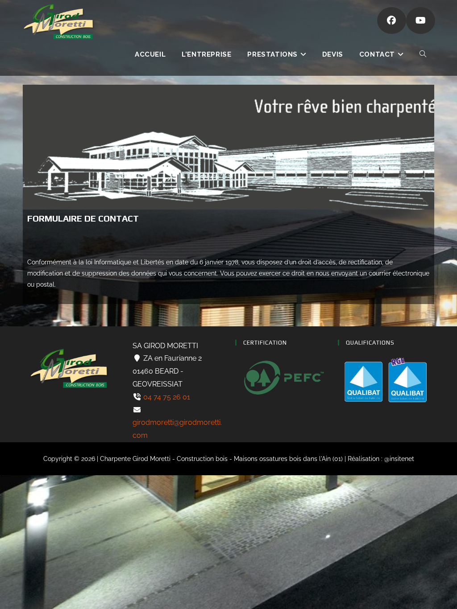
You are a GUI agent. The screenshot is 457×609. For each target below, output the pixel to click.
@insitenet (399, 458)
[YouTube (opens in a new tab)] (420, 20)
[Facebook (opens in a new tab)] (391, 20)
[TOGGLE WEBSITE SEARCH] (422, 54)
